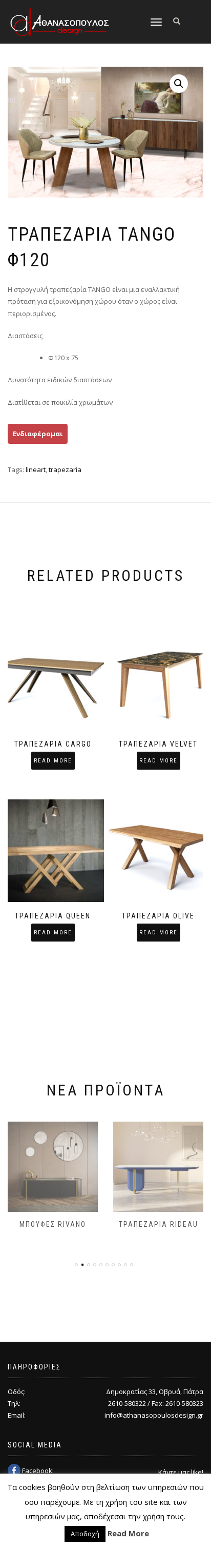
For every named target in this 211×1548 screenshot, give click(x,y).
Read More (128, 1533)
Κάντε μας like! (180, 1472)
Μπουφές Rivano (52, 1224)
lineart (36, 469)
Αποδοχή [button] (85, 1533)
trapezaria (65, 469)
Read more (53, 760)
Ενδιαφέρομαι (37, 433)
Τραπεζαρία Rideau (158, 1224)
